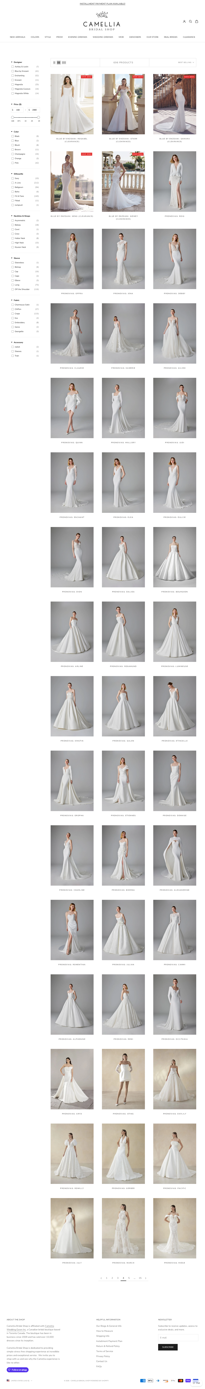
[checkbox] (25, 66)
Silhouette (18, 174)
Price (17, 104)
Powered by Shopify (99, 1381)
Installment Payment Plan (109, 1341)
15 (140, 1278)
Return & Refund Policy (108, 1346)
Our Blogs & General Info (108, 1326)
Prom (59, 37)
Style (48, 37)
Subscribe (168, 1347)
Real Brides (170, 37)
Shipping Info (102, 1336)
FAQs (99, 1366)
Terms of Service (104, 1351)
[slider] (12, 117)
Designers (135, 37)
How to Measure (104, 1331)
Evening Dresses (77, 37)
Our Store (152, 37)
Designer (18, 62)
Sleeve (17, 258)
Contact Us (101, 1361)
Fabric (16, 300)
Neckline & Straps (22, 216)
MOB (121, 37)
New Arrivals (17, 37)
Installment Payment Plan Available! (102, 3)
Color (16, 131)
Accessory (18, 342)
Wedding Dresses (103, 37)
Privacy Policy (103, 1356)
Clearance (189, 37)
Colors (35, 37)
